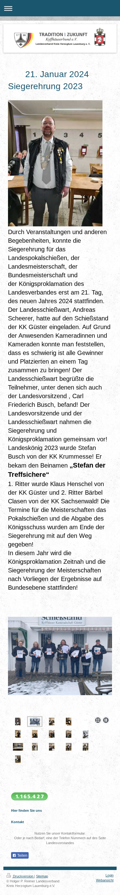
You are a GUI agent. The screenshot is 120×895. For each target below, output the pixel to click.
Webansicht (105, 880)
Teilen (21, 855)
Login (110, 875)
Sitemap (42, 876)
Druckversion (23, 876)
